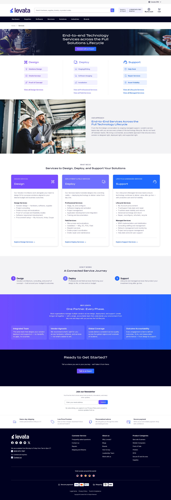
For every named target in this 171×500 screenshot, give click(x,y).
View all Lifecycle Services (133, 90)
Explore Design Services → (24, 242)
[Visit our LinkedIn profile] (20, 442)
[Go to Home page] (20, 10)
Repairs (74, 446)
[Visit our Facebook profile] (12, 442)
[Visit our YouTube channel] (25, 442)
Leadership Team (108, 453)
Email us (132, 11)
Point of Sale (137, 446)
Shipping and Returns (79, 450)
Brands (104, 446)
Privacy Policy (83, 491)
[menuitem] (16, 19)
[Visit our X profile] (29, 442)
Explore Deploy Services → (75, 242)
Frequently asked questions (81, 439)
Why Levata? (106, 439)
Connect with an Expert (85, 49)
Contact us (18, 457)
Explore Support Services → (127, 242)
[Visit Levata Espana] (85, 476)
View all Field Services (82, 93)
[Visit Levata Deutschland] (89, 476)
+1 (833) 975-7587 (135, 9)
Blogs (104, 443)
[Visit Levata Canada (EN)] (81, 476)
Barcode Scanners (139, 439)
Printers (135, 450)
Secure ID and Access (140, 457)
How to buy (106, 450)
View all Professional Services (85, 90)
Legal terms (73, 491)
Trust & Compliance (95, 491)
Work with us (106, 457)
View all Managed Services (133, 93)
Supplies (135, 460)
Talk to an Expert (85, 371)
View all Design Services (33, 90)
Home (13, 25)
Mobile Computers (139, 443)
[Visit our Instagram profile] (16, 442)
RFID (134, 453)
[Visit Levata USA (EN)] (77, 476)
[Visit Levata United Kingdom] (93, 476)
